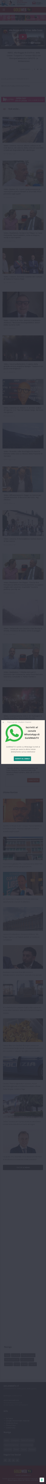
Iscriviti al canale (22, 759)
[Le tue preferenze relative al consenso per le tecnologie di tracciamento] (42, 1480)
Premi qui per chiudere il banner (18, 722)
